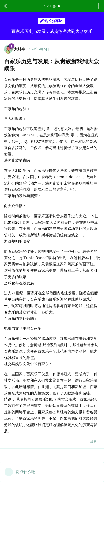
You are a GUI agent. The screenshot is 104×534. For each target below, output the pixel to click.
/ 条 (50, 6)
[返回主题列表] (5, 6)
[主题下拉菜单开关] (98, 6)
